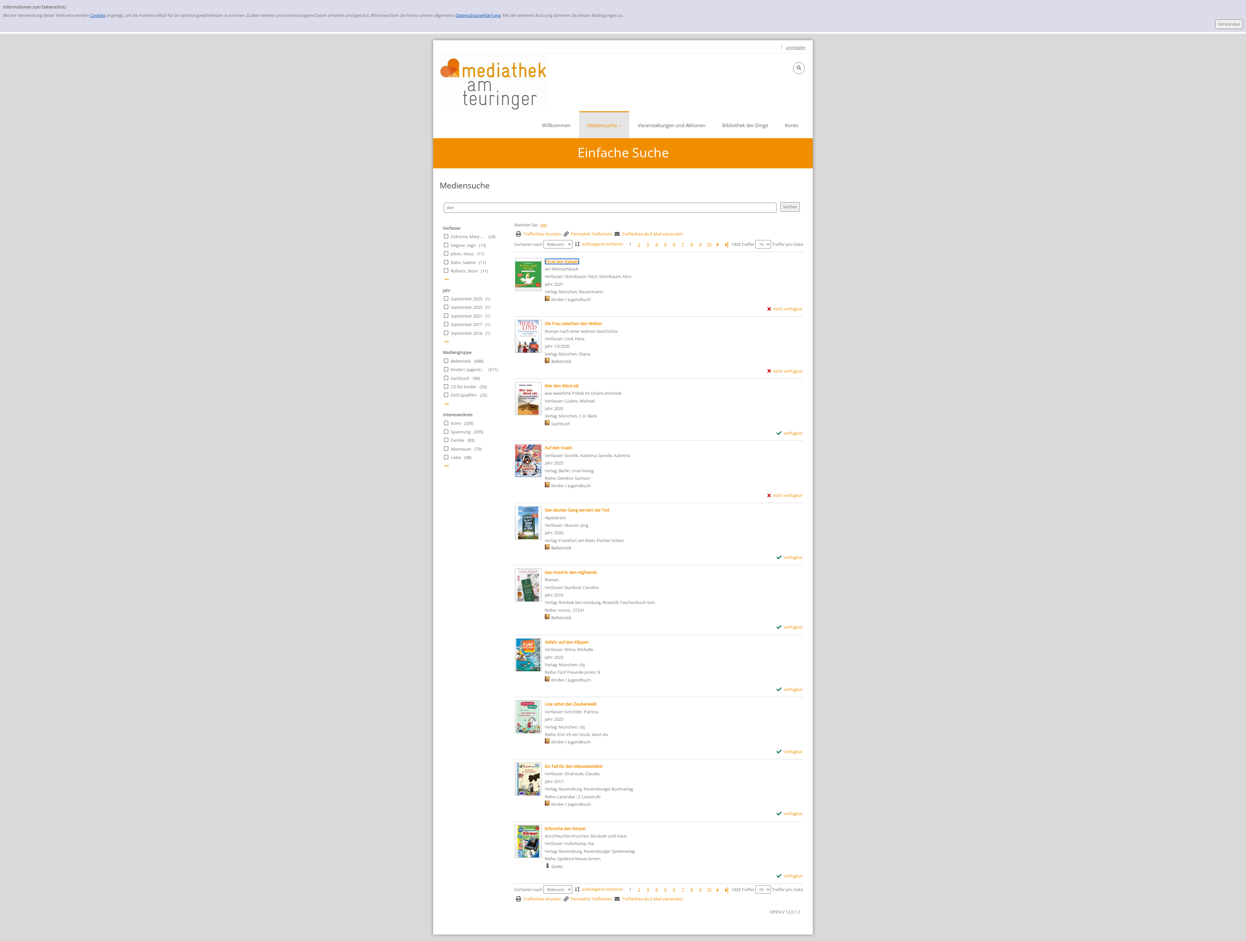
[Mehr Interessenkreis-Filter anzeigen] (446, 466)
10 (709, 244)
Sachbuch (460, 378)
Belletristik (461, 361)
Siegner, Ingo (463, 245)
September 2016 (466, 333)
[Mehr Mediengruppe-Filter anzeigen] (446, 404)
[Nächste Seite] (718, 244)
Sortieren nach (528, 244)
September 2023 (466, 307)
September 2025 (466, 299)
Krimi (456, 423)
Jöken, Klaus (462, 254)
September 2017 (466, 324)
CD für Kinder (463, 387)
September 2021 (466, 316)
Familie (457, 440)
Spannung (460, 432)
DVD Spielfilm (464, 395)
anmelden (796, 47)
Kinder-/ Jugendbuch (468, 369)
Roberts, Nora (464, 271)
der (544, 225)
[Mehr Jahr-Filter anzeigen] (446, 341)
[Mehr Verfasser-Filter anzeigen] (446, 279)
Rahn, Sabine (463, 262)
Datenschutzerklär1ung (478, 15)
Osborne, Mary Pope (468, 236)
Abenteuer (461, 449)
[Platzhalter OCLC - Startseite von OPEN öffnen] (493, 82)
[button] (799, 68)
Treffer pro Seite (787, 244)
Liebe (456, 457)
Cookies (97, 15)
